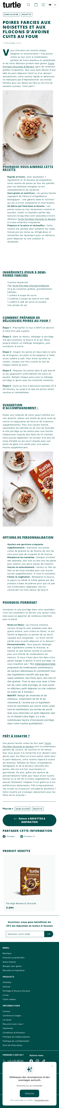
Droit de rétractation (12, 1045)
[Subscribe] (48, 934)
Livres (6, 995)
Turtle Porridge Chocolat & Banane (30, 285)
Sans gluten (11, 14)
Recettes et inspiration (14, 970)
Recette (26, 14)
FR (50, 4)
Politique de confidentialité (16, 1041)
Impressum (8, 1028)
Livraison (7, 1020)
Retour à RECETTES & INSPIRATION (31, 820)
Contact (7, 1011)
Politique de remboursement (16, 1037)
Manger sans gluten (12, 966)
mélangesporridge (45, 663)
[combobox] (52, 5)
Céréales (7, 982)
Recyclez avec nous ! (13, 1024)
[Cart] (36, 4)
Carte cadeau (9, 999)
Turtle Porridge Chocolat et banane (37, 219)
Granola (6, 986)
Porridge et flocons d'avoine (16, 991)
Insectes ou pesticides (13, 957)
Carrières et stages (12, 1015)
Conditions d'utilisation (14, 1032)
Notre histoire (9, 962)
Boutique (7, 953)
